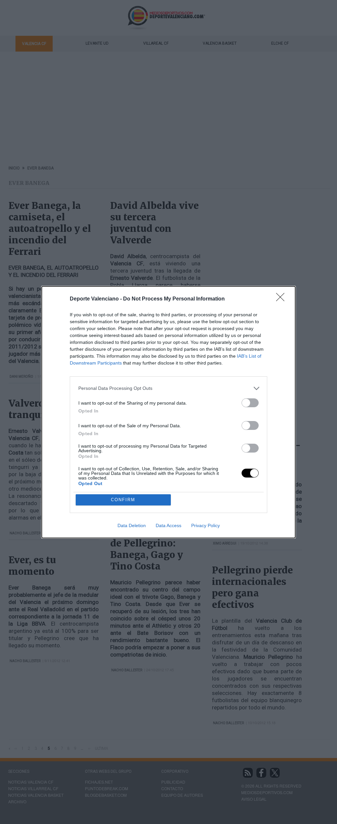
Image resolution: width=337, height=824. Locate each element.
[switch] (250, 402)
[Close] (282, 299)
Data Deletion (131, 525)
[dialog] (168, 412)
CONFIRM (123, 499)
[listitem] (168, 388)
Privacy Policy (205, 525)
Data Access (168, 525)
